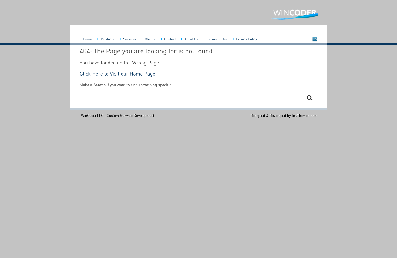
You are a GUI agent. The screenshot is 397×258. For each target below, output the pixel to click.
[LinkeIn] (314, 39)
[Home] (87, 39)
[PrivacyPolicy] (246, 39)
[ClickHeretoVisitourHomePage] (117, 73)
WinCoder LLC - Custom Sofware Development (117, 116)
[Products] (107, 39)
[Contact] (170, 39)
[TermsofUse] (217, 39)
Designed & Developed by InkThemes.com (283, 116)
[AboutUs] (191, 39)
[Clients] (150, 39)
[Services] (129, 39)
